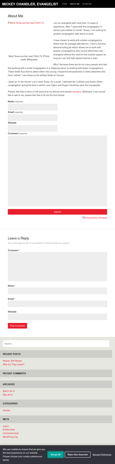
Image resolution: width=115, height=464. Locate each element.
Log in (6, 426)
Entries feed (9, 429)
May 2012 (8, 394)
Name (15, 101)
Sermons (87, 4)
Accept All (56, 454)
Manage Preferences (102, 454)
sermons (76, 91)
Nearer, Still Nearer (12, 360)
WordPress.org (10, 436)
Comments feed (11, 433)
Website (12, 122)
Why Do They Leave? (13, 364)
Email (15, 112)
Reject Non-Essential (78, 454)
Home (64, 4)
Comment (17, 133)
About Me (75, 4)
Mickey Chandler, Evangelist (30, 4)
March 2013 (9, 391)
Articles (6, 410)
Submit (57, 211)
